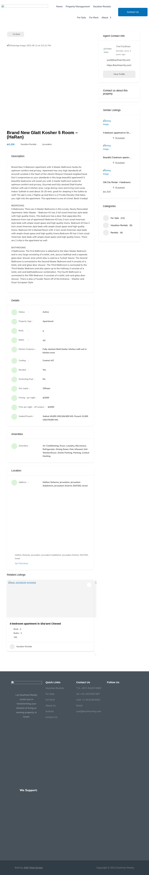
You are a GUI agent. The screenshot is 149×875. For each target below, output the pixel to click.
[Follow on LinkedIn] (119, 687)
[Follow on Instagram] (113, 687)
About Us (51, 705)
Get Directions (21, 563)
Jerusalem (47, 144)
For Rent (93, 17)
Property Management (78, 6)
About (105, 17)
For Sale (81, 17)
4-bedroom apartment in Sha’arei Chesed (35, 623)
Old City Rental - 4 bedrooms (117, 182)
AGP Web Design (33, 867)
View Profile (119, 74)
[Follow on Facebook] (107, 687)
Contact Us (133, 11)
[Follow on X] (125, 687)
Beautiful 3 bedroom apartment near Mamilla (117, 157)
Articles (50, 711)
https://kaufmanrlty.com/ (119, 65)
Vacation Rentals (102, 6)
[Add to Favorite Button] (89, 585)
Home (59, 6)
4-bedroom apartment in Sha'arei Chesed (117, 133)
